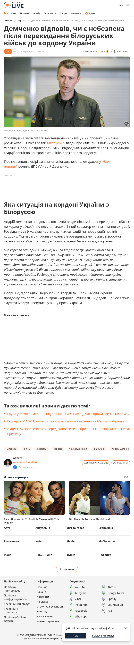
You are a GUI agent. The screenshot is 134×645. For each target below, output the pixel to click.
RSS (110, 610)
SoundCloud (115, 605)
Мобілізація (107, 541)
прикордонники (78, 448)
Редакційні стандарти (11, 610)
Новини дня (43, 555)
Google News (116, 593)
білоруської (56, 143)
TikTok (112, 587)
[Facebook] (15, 467)
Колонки (76, 13)
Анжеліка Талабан (25, 462)
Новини (24, 13)
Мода (7, 555)
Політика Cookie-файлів (15, 619)
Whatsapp (81, 616)
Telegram (80, 593)
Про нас (42, 587)
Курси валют (45, 616)
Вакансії (42, 592)
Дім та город (75, 528)
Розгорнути (67, 569)
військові (99, 448)
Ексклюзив (11, 541)
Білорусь (11, 448)
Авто (7, 528)
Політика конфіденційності (15, 597)
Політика (105, 555)
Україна (11, 13)
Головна (8, 20)
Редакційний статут (17, 604)
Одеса (71, 555)
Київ (38, 541)
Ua (119, 5)
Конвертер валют (48, 621)
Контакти (43, 597)
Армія (36, 13)
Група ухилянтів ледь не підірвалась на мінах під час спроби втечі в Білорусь (68, 414)
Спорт (63, 13)
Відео (91, 13)
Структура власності (50, 606)
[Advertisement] (63, 185)
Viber (78, 599)
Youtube (80, 587)
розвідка (42, 448)
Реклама (42, 601)
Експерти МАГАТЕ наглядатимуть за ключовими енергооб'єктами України (65, 421)
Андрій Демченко (121, 448)
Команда (42, 611)
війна (27, 448)
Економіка (50, 13)
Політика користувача (12, 588)
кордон (58, 448)
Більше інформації (103, 635)
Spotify (112, 599)
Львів (71, 541)
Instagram (81, 605)
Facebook (81, 610)
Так (75, 635)
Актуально (42, 528)
